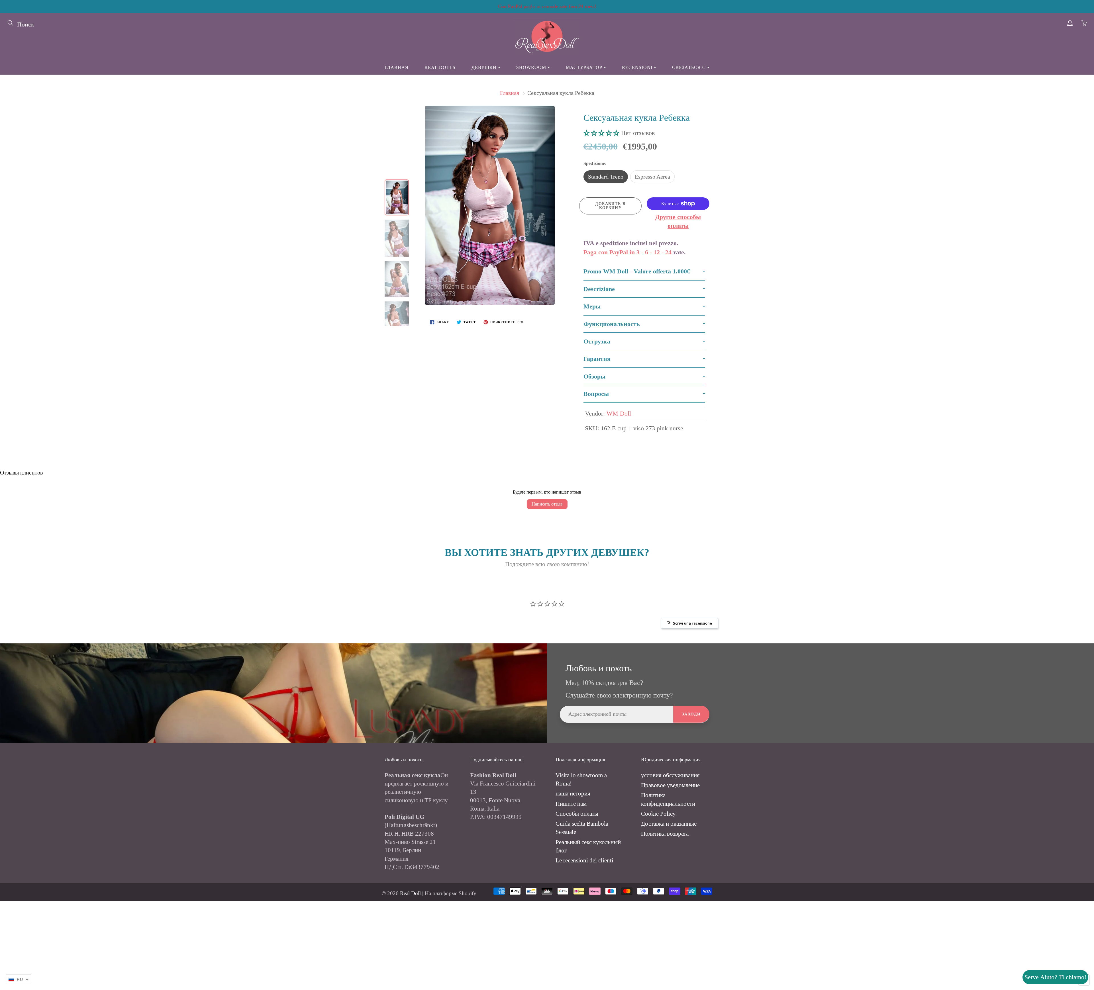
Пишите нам (571, 804)
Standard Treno (605, 176)
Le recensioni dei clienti (584, 860)
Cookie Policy (658, 814)
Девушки (485, 67)
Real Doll (410, 893)
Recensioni (638, 67)
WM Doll (619, 413)
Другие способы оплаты (678, 221)
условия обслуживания (670, 775)
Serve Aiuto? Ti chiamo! (1055, 977)
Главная (397, 67)
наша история (573, 793)
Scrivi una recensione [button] (692, 623)
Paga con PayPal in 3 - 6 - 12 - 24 (627, 252)
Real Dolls (440, 67)
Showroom (532, 67)
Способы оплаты (577, 814)
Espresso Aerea (652, 176)
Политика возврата (665, 834)
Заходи (691, 714)
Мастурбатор (585, 67)
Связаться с (689, 67)
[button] (602, 132)
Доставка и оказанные (669, 824)
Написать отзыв (547, 504)
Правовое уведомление (670, 785)
